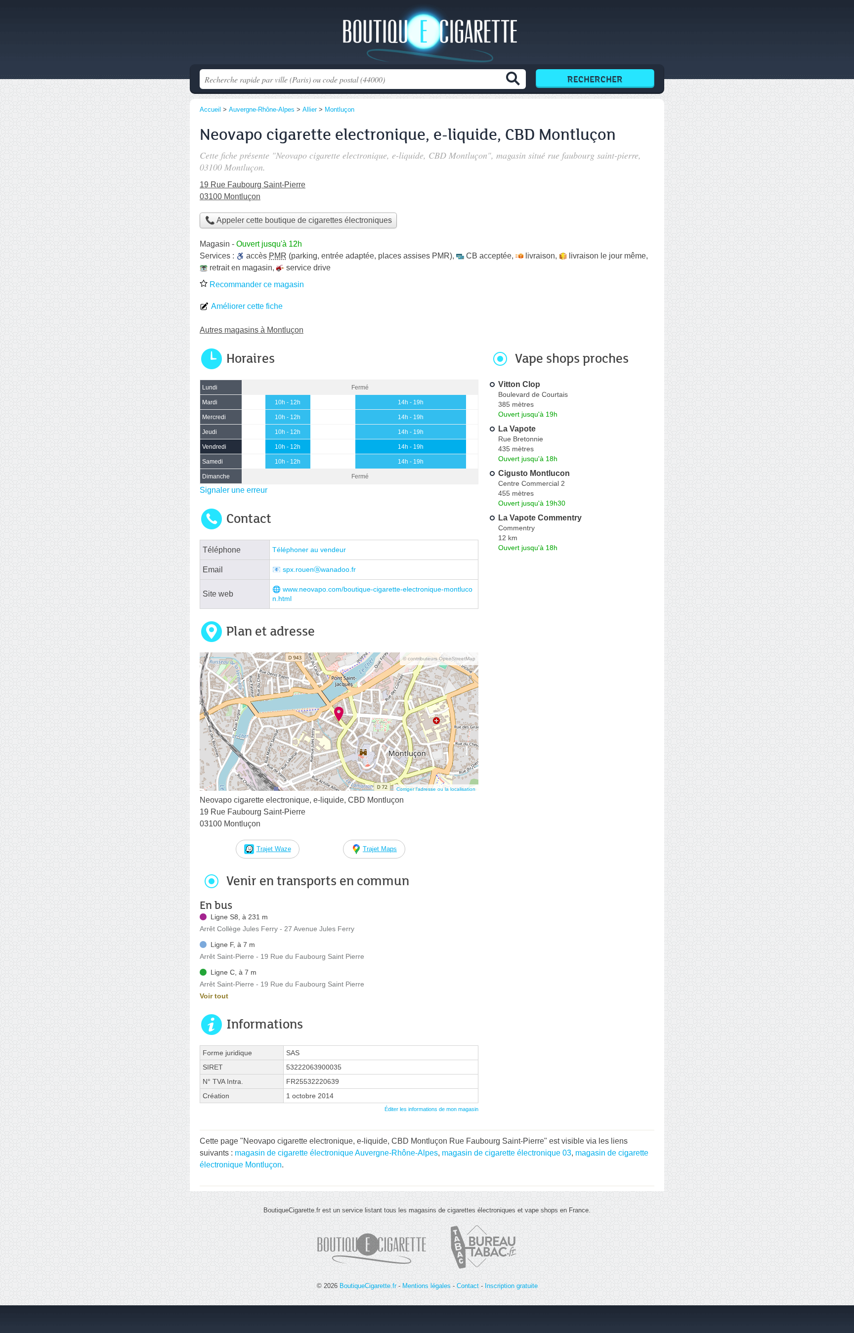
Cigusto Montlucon (534, 473)
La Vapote (517, 429)
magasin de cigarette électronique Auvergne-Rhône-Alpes (336, 1153)
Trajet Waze (273, 849)
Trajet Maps (380, 849)
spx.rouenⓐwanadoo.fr (319, 569)
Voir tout (214, 996)
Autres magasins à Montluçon (251, 330)
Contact (468, 1286)
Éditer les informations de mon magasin (431, 1109)
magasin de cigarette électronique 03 (506, 1153)
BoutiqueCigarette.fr (427, 35)
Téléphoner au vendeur (309, 550)
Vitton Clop (519, 384)
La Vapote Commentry (540, 518)
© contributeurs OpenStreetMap (439, 658)
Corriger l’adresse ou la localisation (435, 789)
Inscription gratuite (511, 1286)
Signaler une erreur (233, 490)
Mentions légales (426, 1286)
